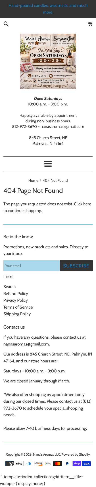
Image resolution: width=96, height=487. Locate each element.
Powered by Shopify (75, 454)
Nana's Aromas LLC (46, 454)
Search (9, 286)
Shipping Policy (17, 313)
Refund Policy (15, 293)
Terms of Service (18, 307)
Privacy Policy (15, 300)
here (87, 203)
